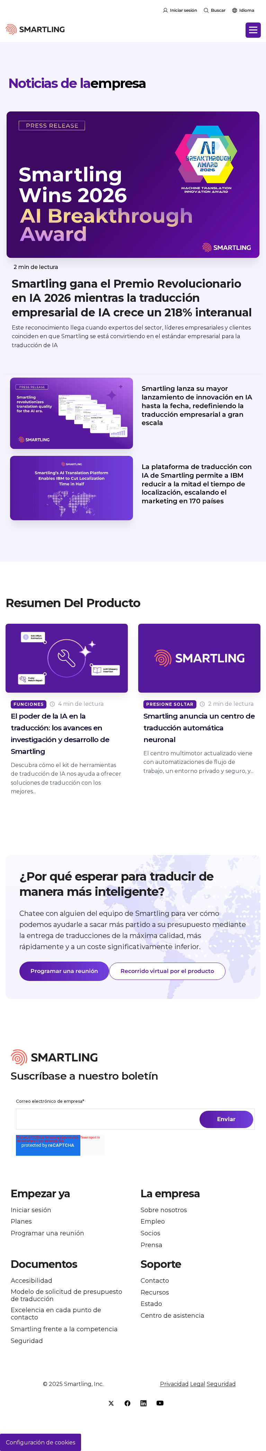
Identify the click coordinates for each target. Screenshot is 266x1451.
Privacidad (174, 1384)
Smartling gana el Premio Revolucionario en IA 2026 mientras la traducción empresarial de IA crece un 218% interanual (131, 298)
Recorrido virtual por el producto (167, 971)
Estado (151, 1304)
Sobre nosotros (164, 1210)
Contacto (155, 1281)
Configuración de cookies (40, 1442)
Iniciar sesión (183, 10)
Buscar (218, 10)
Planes (21, 1221)
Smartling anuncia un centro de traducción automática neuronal (199, 728)
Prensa (151, 1245)
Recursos (155, 1292)
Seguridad (27, 1341)
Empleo (153, 1221)
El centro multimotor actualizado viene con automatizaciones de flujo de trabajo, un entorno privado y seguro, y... (198, 762)
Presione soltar (170, 704)
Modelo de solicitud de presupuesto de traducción (66, 1295)
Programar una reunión (64, 971)
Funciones (29, 704)
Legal (197, 1384)
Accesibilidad (31, 1281)
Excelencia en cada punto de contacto (56, 1314)
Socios (150, 1233)
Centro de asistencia (172, 1315)
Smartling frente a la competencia (64, 1329)
